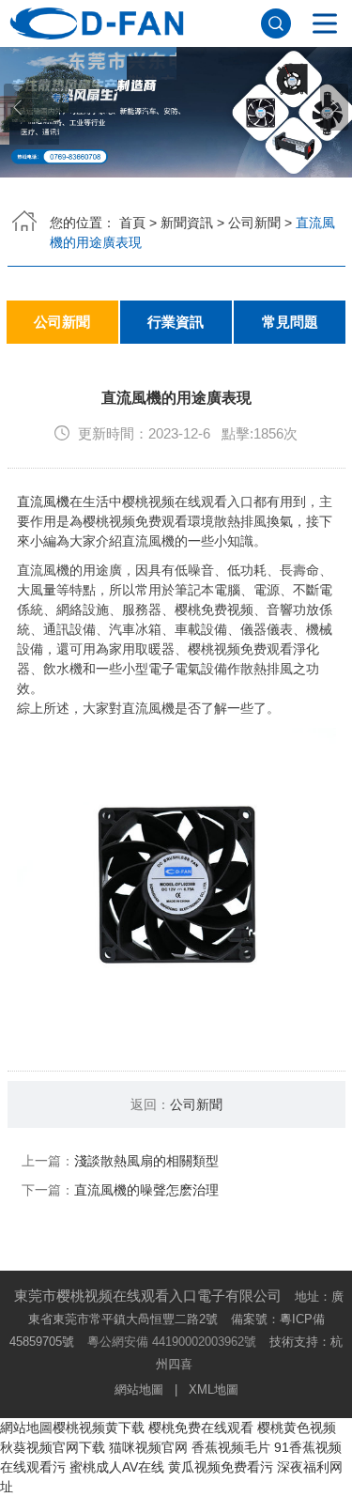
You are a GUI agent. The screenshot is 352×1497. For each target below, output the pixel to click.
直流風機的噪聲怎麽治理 (146, 1189)
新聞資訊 (187, 222)
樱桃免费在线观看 (200, 1427)
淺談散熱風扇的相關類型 (146, 1160)
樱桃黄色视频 (296, 1427)
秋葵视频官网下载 (52, 1447)
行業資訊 (175, 322)
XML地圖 (213, 1389)
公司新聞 (254, 222)
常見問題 (290, 322)
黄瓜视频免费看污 (220, 1466)
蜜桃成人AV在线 (116, 1466)
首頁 (132, 222)
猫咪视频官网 (148, 1447)
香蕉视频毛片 (230, 1447)
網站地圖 (139, 1389)
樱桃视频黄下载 (99, 1427)
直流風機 (43, 501)
